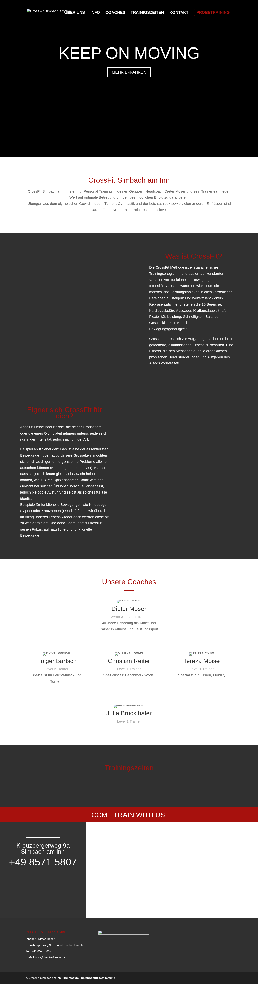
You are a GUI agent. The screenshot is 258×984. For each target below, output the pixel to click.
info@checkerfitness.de (50, 957)
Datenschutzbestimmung (98, 977)
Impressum (71, 977)
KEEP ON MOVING (129, 53)
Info (95, 13)
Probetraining (213, 12)
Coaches (115, 13)
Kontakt (178, 13)
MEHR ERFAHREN (129, 72)
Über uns (74, 13)
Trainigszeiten (147, 13)
